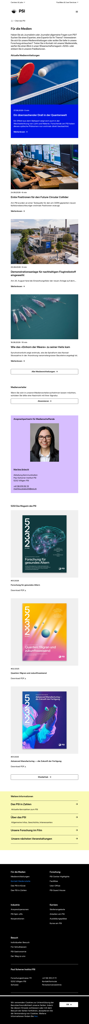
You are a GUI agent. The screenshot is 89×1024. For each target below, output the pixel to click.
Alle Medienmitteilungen (43, 371)
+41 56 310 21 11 (49, 978)
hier (36, 1016)
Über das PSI (20, 21)
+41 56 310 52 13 (21, 486)
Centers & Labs (17, 2)
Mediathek (43, 777)
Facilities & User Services (66, 2)
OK (67, 1004)
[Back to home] (18, 11)
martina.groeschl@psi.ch (25, 489)
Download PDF (17, 590)
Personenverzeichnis (52, 985)
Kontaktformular (49, 981)
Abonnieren (43, 401)
